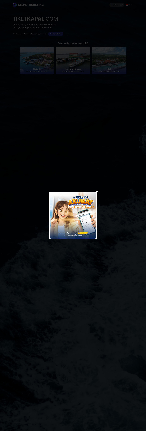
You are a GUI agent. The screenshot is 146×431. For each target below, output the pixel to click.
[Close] (97, 192)
